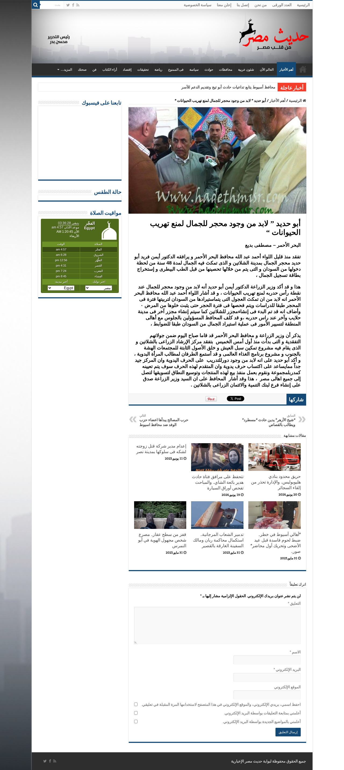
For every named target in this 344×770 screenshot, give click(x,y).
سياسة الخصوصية (198, 4)
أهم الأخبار (286, 69)
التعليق (294, 603)
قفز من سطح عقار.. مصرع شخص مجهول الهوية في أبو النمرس (162, 540)
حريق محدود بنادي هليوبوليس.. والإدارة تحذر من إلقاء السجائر (276, 482)
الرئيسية (303, 4)
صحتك (82, 69)
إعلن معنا (224, 4)
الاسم (295, 652)
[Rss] (78, 5)
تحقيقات (143, 69)
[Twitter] (68, 5)
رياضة (158, 69)
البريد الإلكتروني (287, 669)
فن (94, 69)
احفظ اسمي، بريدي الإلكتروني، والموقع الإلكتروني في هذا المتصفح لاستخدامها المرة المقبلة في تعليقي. (221, 704)
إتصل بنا (243, 4)
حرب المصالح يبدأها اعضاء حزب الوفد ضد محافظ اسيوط (163, 420)
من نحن (261, 4)
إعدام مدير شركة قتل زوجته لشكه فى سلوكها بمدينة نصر (161, 448)
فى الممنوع (176, 69)
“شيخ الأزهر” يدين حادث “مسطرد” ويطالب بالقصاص (268, 420)
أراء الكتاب (109, 69)
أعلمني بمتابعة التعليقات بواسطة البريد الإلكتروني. (262, 713)
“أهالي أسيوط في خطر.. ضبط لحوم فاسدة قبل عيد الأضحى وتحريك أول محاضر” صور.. (275, 543)
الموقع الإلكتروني (287, 687)
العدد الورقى (282, 4)
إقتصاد (127, 69)
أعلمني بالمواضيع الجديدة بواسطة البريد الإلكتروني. (262, 721)
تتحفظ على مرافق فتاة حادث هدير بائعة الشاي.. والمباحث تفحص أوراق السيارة (217, 482)
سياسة (194, 69)
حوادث (209, 69)
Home (303, 69)
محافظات (225, 69)
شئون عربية (246, 69)
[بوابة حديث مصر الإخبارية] (274, 33)
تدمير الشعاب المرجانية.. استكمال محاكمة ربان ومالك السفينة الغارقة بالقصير (218, 540)
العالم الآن (267, 69)
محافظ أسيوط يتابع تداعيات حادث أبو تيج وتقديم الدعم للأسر (228, 87)
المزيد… (66, 69)
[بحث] (36, 5)
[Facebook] (73, 5)
